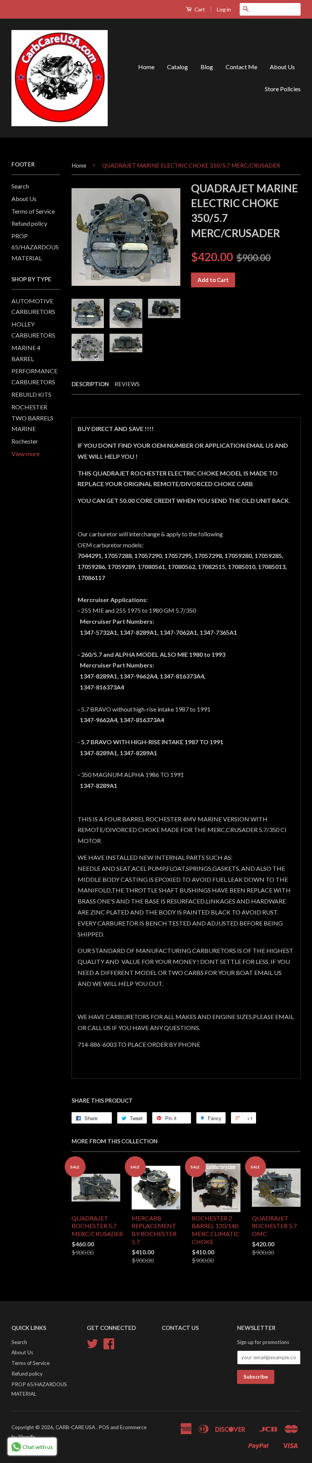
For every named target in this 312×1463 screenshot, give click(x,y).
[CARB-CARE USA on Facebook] (109, 1346)
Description (90, 383)
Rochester (24, 441)
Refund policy (29, 223)
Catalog (177, 66)
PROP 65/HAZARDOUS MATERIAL (35, 247)
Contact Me (241, 66)
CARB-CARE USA (76, 1427)
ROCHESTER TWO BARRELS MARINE (32, 418)
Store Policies (283, 88)
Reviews (127, 383)
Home (146, 66)
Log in (224, 9)
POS (104, 1427)
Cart (199, 9)
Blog (207, 66)
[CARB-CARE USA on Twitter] (92, 1346)
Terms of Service (33, 211)
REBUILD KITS (31, 394)
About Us (282, 66)
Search (20, 186)
